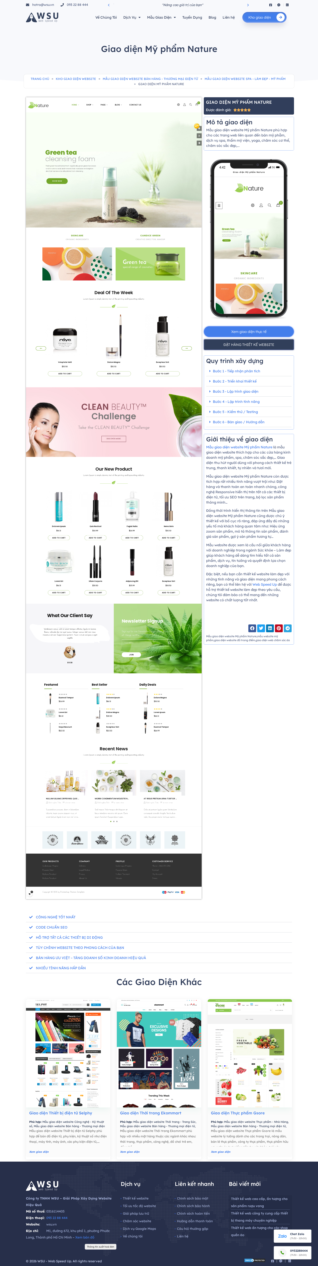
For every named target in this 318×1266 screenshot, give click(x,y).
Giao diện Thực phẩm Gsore (238, 1112)
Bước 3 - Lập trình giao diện (236, 391)
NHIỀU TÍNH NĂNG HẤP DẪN (61, 968)
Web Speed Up (264, 584)
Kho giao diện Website (76, 79)
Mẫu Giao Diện (159, 17)
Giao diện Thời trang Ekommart (150, 1112)
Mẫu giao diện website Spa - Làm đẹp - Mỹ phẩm (245, 79)
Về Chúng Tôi (106, 17)
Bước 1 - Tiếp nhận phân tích (236, 371)
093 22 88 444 (56, 1218)
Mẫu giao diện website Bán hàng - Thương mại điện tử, (158, 1126)
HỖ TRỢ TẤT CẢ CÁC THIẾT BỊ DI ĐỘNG (69, 937)
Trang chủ (40, 79)
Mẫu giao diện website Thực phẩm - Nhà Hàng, (256, 1121)
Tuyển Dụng (192, 17)
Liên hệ (229, 17)
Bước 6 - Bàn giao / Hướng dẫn (239, 422)
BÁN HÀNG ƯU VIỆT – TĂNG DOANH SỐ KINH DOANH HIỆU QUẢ (91, 958)
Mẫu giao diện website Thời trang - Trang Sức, (164, 1121)
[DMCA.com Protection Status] (255, 1261)
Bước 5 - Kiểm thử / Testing (235, 412)
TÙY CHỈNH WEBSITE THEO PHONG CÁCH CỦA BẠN (80, 947)
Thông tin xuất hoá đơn (100, 1246)
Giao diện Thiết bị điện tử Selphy (60, 1112)
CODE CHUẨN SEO (51, 927)
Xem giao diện (39, 1151)
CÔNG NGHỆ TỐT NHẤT (55, 917)
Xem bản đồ (84, 1237)
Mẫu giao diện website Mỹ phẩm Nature (239, 447)
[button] (108, 4)
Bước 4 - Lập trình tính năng (236, 401)
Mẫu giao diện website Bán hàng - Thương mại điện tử (150, 79)
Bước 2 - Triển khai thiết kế (235, 381)
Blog (212, 17)
